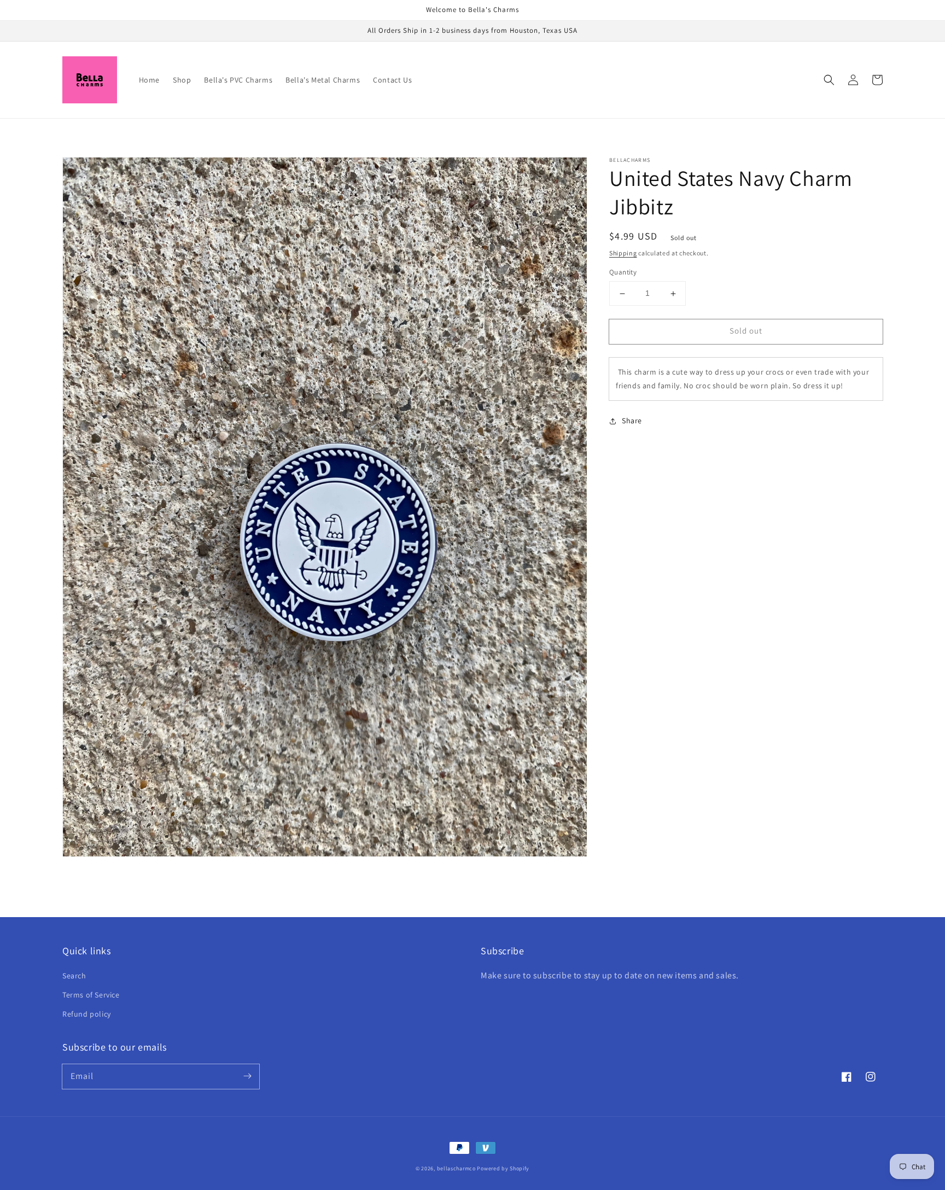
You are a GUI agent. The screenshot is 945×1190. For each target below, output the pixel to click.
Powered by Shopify (503, 1168)
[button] (829, 80)
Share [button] (632, 421)
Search (74, 976)
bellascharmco (456, 1168)
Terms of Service (91, 995)
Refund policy (86, 1014)
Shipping (623, 253)
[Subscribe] (247, 1076)
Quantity (623, 272)
